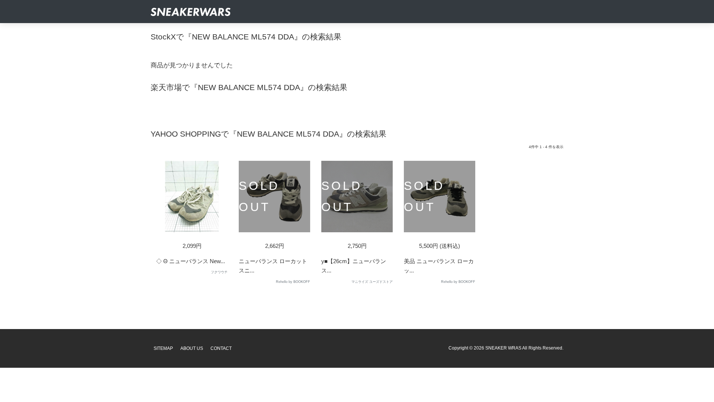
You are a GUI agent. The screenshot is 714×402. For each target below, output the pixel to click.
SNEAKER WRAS (503, 348)
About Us (191, 348)
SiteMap (163, 348)
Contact (221, 348)
